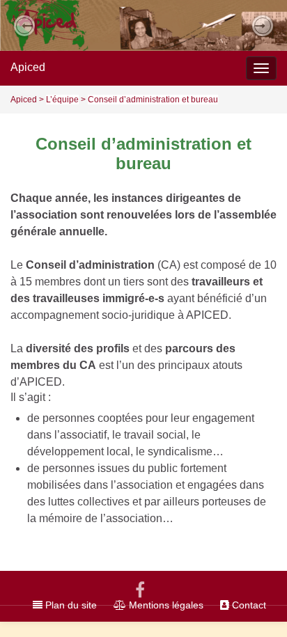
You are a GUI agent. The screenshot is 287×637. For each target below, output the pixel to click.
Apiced (27, 67)
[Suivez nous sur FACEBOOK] (140, 588)
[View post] (143, 25)
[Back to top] (255, 605)
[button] (24, 25)
